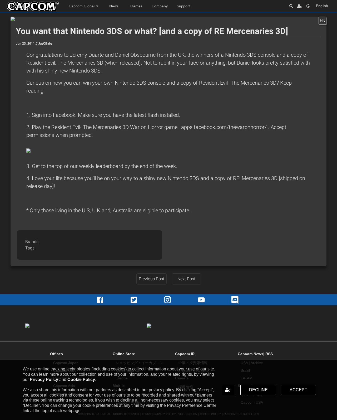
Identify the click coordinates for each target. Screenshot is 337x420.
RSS (269, 354)
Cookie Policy (81, 379)
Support (183, 6)
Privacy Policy (44, 379)
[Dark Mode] (308, 6)
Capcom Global (82, 6)
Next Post (186, 278)
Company (160, 6)
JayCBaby (45, 43)
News (113, 6)
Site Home (33, 6)
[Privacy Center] (299, 6)
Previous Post (151, 278)
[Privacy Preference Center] (228, 390)
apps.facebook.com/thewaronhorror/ (224, 127)
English (322, 6)
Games (136, 6)
